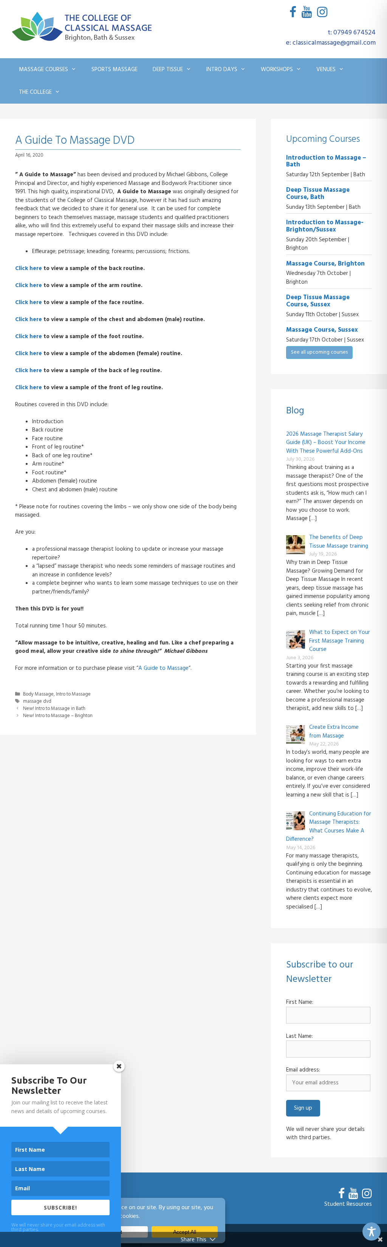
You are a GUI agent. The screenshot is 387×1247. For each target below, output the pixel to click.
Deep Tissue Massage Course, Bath (318, 193)
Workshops (277, 69)
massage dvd (37, 701)
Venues (326, 69)
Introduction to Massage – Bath (326, 161)
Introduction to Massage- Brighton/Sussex (325, 226)
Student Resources (348, 1204)
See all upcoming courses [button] (319, 352)
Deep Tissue (168, 69)
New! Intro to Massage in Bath (54, 709)
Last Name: (299, 1036)
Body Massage (38, 694)
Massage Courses (43, 69)
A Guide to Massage (163, 668)
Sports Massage (114, 69)
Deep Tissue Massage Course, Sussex (318, 301)
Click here (28, 268)
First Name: (299, 1002)
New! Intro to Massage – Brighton (58, 716)
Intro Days (221, 69)
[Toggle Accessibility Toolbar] (371, 1231)
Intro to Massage (73, 694)
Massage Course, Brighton (325, 264)
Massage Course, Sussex (322, 330)
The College (35, 92)
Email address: (303, 1070)
